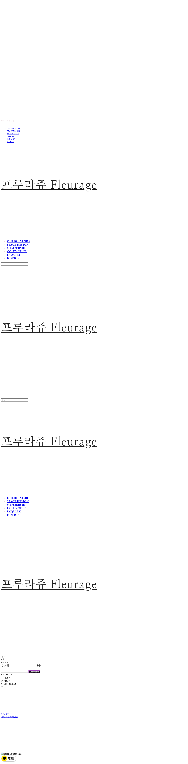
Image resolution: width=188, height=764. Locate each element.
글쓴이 (4, 665)
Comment (34, 672)
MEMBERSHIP (13, 133)
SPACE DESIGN (13, 131)
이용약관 (5, 714)
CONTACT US (12, 136)
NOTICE (10, 141)
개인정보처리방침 (9, 716)
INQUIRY (11, 139)
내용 (38, 665)
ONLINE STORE (13, 128)
